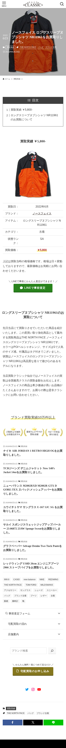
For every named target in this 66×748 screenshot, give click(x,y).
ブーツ (33, 596)
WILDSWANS (46, 585)
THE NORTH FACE (28, 47)
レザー (44, 596)
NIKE (42, 579)
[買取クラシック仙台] (32, 4)
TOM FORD (31, 585)
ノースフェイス (41, 213)
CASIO (16, 579)
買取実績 (10, 47)
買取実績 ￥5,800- (21, 109)
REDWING (53, 579)
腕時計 (15, 601)
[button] (13, 722)
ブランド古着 (51, 47)
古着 (53, 596)
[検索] (52, 651)
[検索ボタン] (62, 4)
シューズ (39, 590)
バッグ (40, 47)
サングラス (25, 590)
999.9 (6, 579)
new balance (30, 579)
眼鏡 (6, 601)
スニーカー (52, 590)
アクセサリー (10, 590)
